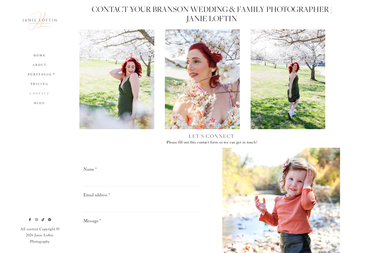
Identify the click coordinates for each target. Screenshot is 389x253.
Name (90, 169)
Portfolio (40, 74)
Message (92, 221)
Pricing (40, 84)
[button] (54, 73)
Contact (39, 93)
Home (40, 55)
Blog (39, 103)
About (40, 65)
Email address (96, 195)
